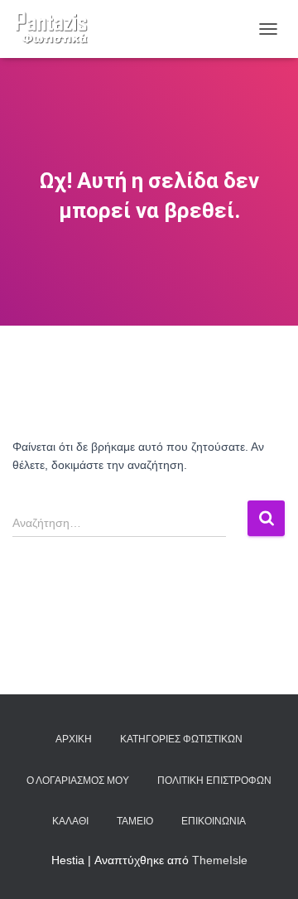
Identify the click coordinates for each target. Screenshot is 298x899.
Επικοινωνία (213, 821)
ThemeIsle (220, 860)
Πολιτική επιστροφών (214, 780)
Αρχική (73, 739)
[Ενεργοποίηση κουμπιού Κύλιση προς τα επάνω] (265, 866)
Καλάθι (70, 821)
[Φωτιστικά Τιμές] (57, 29)
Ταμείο (135, 821)
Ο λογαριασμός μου (77, 780)
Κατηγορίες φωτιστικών (181, 739)
